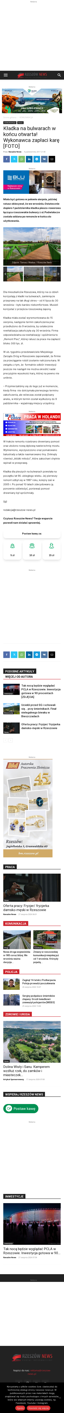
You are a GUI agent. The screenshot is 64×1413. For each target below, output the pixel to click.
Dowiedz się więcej (38, 1408)
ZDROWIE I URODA (17, 1014)
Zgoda (20, 1408)
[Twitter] (14, 159)
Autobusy (38, 947)
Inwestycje (8, 693)
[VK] (44, 159)
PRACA (10, 867)
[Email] (52, 159)
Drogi (6, 947)
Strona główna (9, 117)
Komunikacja (15, 923)
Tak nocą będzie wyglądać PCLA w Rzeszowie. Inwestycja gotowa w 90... (32, 1251)
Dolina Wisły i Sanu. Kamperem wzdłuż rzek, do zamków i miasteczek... (26, 1071)
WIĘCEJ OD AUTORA (19, 676)
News (20, 122)
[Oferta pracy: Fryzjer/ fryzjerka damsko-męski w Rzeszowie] (11, 728)
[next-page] (11, 740)
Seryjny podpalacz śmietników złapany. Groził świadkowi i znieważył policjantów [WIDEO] (38, 999)
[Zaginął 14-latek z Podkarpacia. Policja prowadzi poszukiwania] (11, 984)
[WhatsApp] (21, 159)
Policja (11, 972)
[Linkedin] (29, 159)
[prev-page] (5, 740)
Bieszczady (8, 713)
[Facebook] (6, 159)
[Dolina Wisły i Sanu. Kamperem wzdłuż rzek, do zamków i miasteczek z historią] (32, 1042)
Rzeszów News (15, 151)
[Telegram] (36, 159)
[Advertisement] (32, 37)
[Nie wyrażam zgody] (60, 1397)
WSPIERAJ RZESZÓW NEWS (24, 1094)
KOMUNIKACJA (26, 117)
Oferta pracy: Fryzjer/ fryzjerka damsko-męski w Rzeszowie (26, 908)
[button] (5, 75)
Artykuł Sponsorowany (13, 1079)
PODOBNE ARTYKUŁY (19, 671)
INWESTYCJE (14, 1196)
